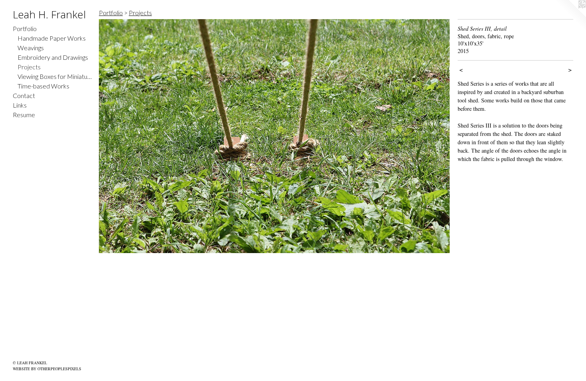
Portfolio (25, 28)
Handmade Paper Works (52, 38)
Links (20, 105)
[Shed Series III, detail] (274, 136)
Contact (24, 95)
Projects (29, 67)
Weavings (31, 47)
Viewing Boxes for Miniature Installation (55, 76)
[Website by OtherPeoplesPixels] (570, 16)
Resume (24, 114)
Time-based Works (43, 86)
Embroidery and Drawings (53, 57)
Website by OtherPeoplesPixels (47, 368)
